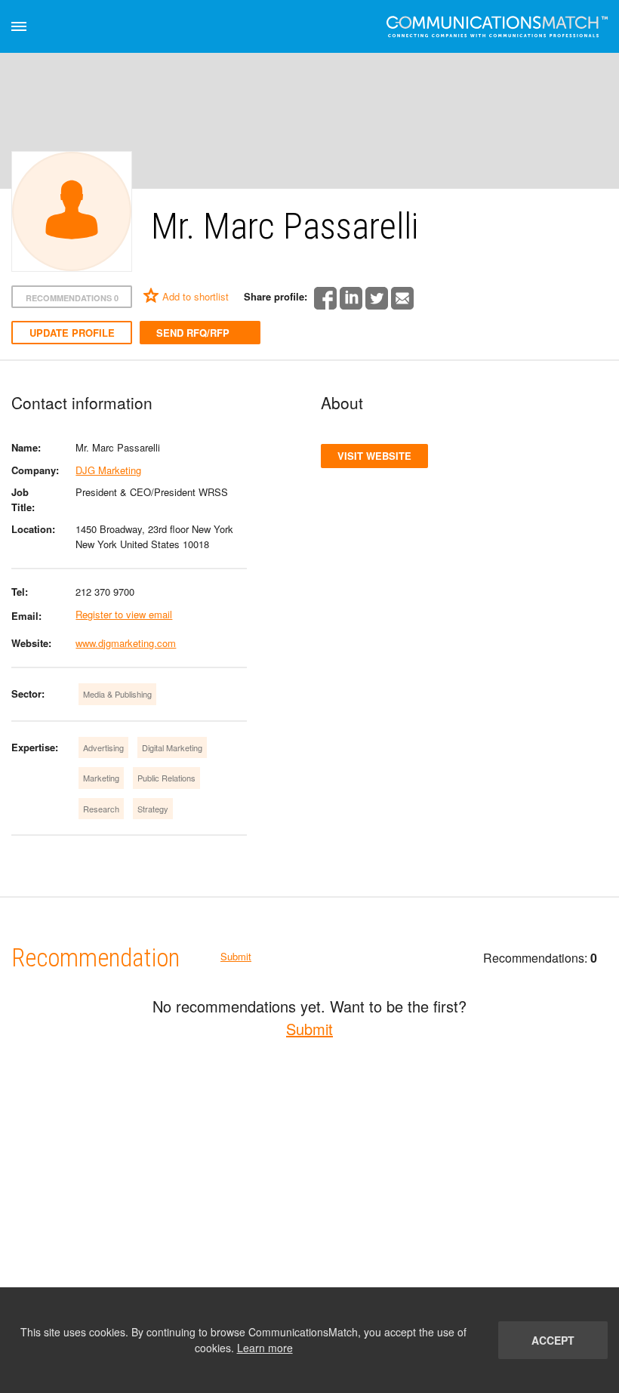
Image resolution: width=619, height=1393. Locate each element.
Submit (235, 956)
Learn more (265, 1347)
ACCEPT (552, 1340)
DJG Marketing (108, 470)
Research (101, 809)
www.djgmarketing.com (125, 643)
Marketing (101, 778)
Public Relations (166, 778)
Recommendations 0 (72, 298)
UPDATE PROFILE (72, 332)
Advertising (103, 747)
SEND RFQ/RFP (192, 332)
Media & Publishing (117, 694)
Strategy (152, 809)
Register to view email (123, 614)
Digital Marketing (172, 747)
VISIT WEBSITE (374, 455)
